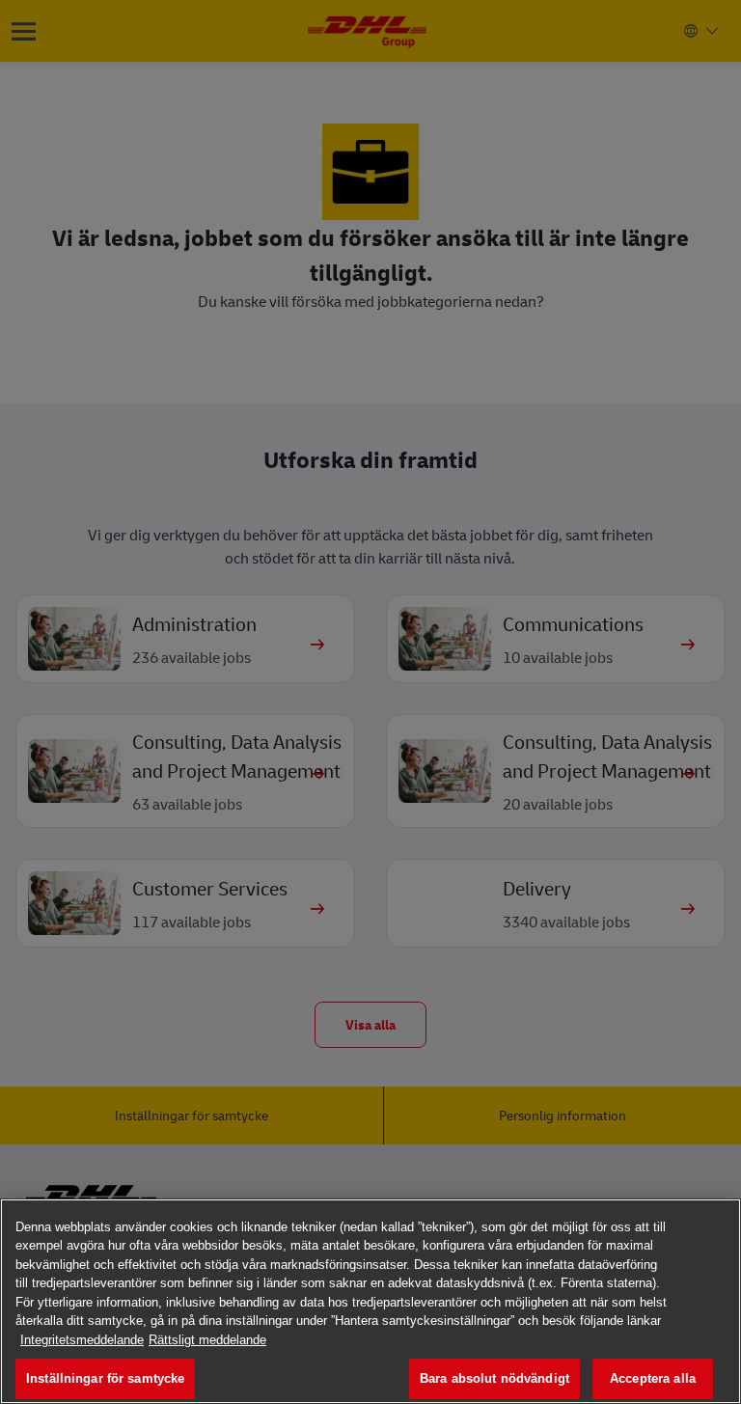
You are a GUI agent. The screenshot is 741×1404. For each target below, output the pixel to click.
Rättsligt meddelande (207, 1340)
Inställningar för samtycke (105, 1378)
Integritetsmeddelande (82, 1340)
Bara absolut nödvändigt (494, 1378)
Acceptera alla (653, 1378)
